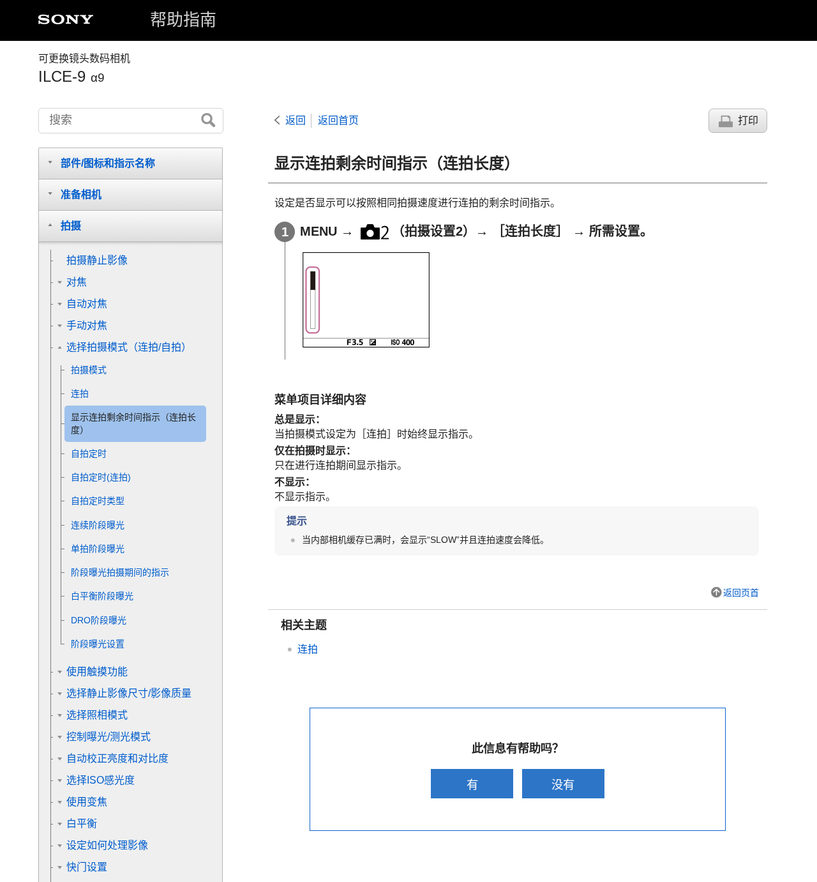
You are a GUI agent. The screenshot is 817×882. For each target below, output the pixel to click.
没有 (562, 784)
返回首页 (338, 120)
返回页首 (741, 593)
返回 (295, 120)
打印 (748, 120)
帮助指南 (183, 19)
